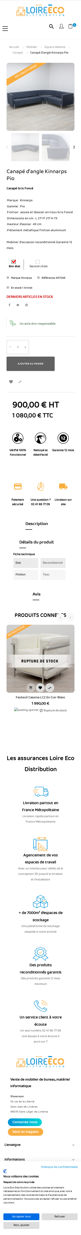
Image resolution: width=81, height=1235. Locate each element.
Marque (15, 278)
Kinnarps (26, 278)
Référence (48, 278)
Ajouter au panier (30, 364)
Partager (9, 305)
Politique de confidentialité (59, 1167)
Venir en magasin (25, 1132)
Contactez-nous (24, 1122)
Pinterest (26, 305)
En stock (16, 288)
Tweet (18, 305)
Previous (6, 147)
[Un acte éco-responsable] (13, 323)
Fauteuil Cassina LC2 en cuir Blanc (40, 697)
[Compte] (61, 27)
